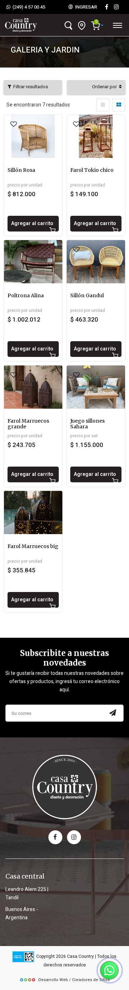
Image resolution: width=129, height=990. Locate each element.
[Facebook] (106, 7)
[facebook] (55, 837)
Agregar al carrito (32, 223)
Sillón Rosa (21, 170)
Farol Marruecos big (33, 546)
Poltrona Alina (26, 295)
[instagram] (116, 7)
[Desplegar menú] (117, 24)
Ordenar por (105, 86)
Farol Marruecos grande (28, 424)
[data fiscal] (23, 957)
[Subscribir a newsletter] (112, 713)
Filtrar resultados (29, 86)
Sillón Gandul (87, 295)
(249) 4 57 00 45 (27, 7)
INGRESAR (85, 7)
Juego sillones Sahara (87, 424)
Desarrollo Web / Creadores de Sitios (74, 980)
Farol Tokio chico (92, 170)
